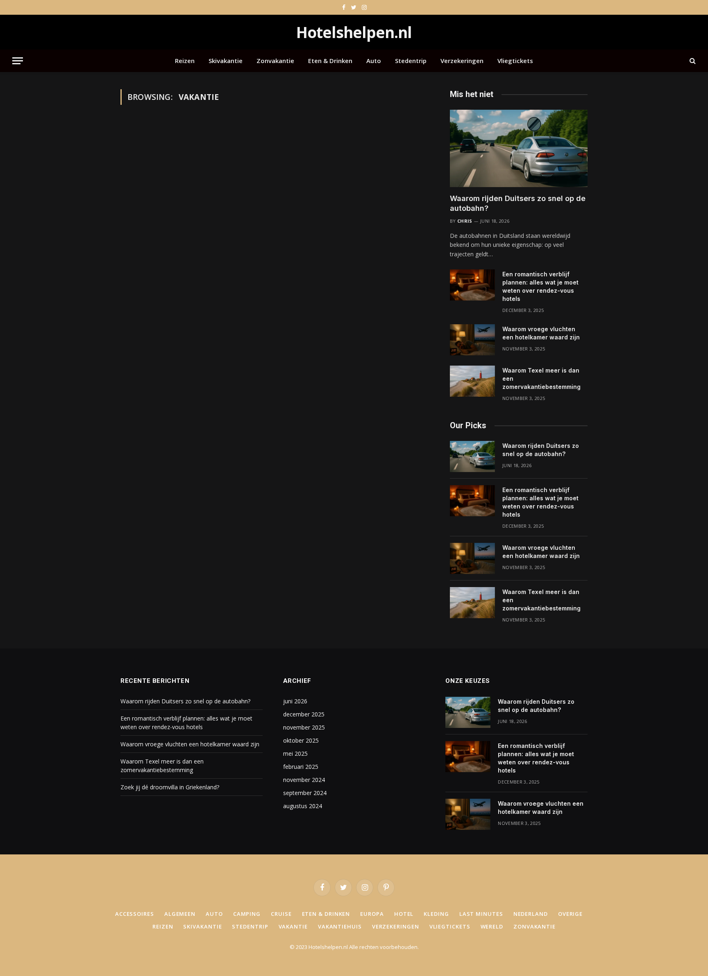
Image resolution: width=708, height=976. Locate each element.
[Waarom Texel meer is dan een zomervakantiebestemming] (472, 381)
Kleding (436, 913)
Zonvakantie (275, 60)
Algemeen (179, 913)
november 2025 (304, 727)
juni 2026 (295, 701)
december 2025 (303, 714)
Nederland (530, 913)
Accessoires (134, 913)
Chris (464, 221)
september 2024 (305, 793)
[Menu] (17, 61)
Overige (570, 913)
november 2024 (304, 780)
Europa (372, 913)
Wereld (492, 926)
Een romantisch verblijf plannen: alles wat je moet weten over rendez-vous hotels (540, 286)
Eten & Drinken (330, 60)
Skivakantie (226, 60)
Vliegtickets (515, 60)
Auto (373, 60)
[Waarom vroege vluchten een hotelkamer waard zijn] (472, 339)
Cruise (281, 913)
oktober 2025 (301, 740)
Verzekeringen (461, 60)
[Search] (692, 61)
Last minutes (481, 913)
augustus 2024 (302, 806)
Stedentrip (411, 60)
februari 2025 (300, 766)
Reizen (185, 60)
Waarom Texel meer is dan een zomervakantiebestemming (541, 378)
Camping (247, 913)
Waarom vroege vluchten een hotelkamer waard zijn (541, 333)
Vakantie (293, 926)
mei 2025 (295, 753)
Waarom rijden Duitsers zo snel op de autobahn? (517, 203)
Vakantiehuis (340, 926)
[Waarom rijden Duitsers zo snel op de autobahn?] (519, 148)
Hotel (404, 913)
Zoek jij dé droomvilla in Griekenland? (169, 787)
